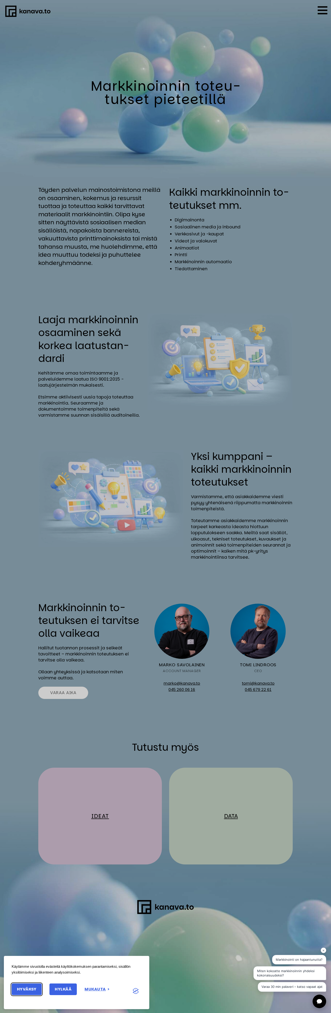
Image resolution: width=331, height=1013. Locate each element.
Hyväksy (26, 989)
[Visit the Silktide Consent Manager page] (136, 991)
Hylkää (63, 989)
